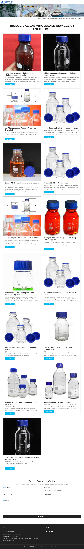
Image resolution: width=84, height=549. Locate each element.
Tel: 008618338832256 (9, 531)
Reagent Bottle (50, 18)
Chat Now (9, 84)
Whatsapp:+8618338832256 (10, 536)
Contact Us (7, 528)
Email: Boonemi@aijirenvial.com (11, 534)
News (43, 18)
